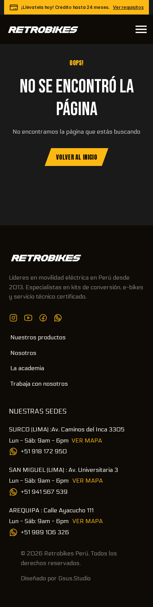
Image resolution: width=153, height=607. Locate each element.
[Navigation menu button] (141, 29)
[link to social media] (13, 317)
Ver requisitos (128, 7)
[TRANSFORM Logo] (46, 258)
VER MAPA (87, 440)
